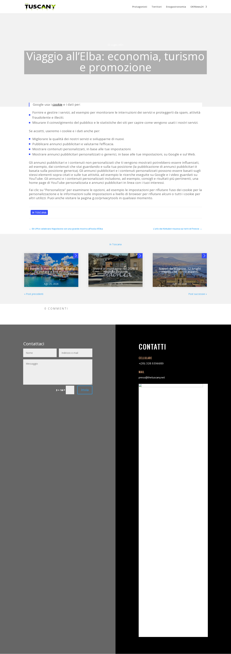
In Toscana (39, 212)
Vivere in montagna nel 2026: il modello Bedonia (115, 270)
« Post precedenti (33, 294)
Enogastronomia (176, 7)
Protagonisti (139, 7)
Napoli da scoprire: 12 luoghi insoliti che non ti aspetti (180, 270)
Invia (85, 390)
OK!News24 (196, 7)
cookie (57, 104)
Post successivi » (197, 294)
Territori (157, 7)
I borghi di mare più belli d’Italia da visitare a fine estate (51, 270)
